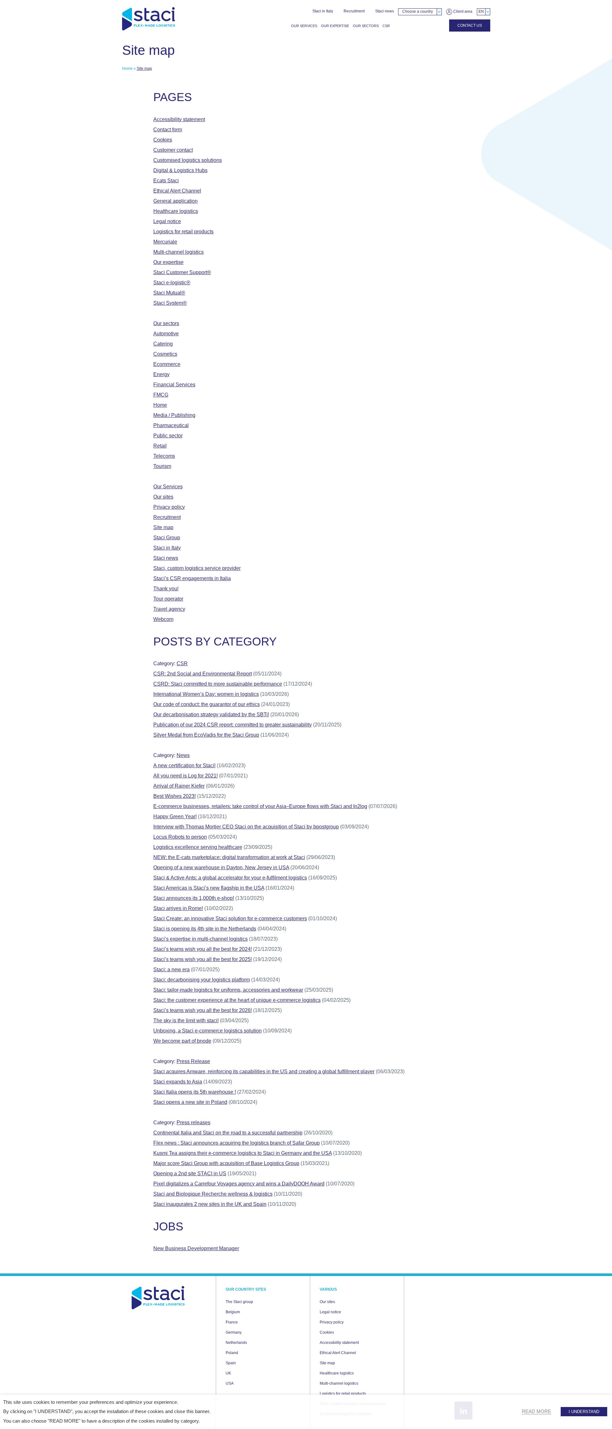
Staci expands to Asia (177, 1081)
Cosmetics (165, 354)
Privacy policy (169, 507)
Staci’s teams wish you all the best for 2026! (202, 1010)
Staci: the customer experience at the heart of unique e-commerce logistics (237, 1000)
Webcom (163, 619)
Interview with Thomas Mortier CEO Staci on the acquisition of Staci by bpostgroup (246, 826)
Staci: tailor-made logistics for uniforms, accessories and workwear (228, 990)
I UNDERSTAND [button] (584, 1411)
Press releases (193, 1122)
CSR (386, 26)
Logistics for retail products (183, 231)
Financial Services (174, 384)
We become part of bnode (182, 1041)
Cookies (162, 139)
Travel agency (169, 609)
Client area (462, 11)
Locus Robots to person (180, 837)
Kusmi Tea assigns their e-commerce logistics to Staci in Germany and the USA (242, 1153)
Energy (161, 374)
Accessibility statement (179, 119)
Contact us (469, 25)
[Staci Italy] (148, 19)
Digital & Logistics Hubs (180, 170)
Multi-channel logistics (178, 252)
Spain (231, 1363)
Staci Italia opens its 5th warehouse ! (194, 1092)
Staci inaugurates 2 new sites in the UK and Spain (209, 1204)
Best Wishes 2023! (174, 796)
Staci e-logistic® (171, 282)
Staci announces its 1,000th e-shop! (193, 898)
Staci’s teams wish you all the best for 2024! (202, 949)
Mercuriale (165, 241)
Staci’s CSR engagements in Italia (192, 578)
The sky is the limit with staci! (186, 1020)
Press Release (193, 1061)
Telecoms (164, 456)
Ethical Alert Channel (177, 190)
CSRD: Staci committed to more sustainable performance (217, 684)
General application (175, 201)
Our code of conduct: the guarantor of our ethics (206, 704)
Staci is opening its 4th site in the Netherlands (204, 928)
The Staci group (239, 1302)
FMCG (160, 394)
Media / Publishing (174, 415)
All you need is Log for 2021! (185, 775)
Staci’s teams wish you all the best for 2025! (202, 959)
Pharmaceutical (171, 425)
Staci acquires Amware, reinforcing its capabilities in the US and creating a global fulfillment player (264, 1071)
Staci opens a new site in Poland (190, 1102)
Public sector (168, 435)
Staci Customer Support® (182, 272)
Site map (163, 527)
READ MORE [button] (536, 1411)
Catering (163, 343)
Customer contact (173, 150)
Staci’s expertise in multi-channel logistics (200, 939)
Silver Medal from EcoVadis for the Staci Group (206, 735)
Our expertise (335, 26)
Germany (234, 1332)
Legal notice (167, 221)
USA (230, 1383)
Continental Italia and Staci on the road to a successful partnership (227, 1132)
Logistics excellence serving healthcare (197, 847)
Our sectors (366, 26)
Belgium (233, 1312)
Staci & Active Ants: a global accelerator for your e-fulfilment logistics (230, 877)
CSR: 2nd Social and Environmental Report (202, 673)
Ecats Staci (166, 180)
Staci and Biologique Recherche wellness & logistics (213, 1194)
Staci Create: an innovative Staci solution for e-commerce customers (230, 918)
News (183, 755)
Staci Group (166, 537)
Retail (160, 445)
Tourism (162, 466)
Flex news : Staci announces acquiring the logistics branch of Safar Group (236, 1143)
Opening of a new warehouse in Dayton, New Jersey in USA (221, 867)
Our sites (163, 496)
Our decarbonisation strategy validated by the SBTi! (211, 714)
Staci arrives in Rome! (178, 908)
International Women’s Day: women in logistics (206, 694)
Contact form (167, 129)
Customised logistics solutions (187, 160)
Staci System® (170, 303)
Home (127, 68)
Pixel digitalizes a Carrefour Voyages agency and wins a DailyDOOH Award (238, 1183)
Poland (232, 1353)
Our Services (304, 26)
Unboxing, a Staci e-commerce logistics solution (207, 1030)
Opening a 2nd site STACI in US (189, 1173)
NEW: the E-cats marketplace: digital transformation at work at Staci (229, 857)
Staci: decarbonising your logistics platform (201, 979)
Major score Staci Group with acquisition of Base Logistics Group (226, 1163)
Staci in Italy (322, 11)
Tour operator (168, 598)
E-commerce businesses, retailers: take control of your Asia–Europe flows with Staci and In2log (260, 806)
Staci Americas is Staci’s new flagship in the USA (208, 888)
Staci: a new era (171, 969)
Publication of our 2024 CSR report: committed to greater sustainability (232, 724)
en (481, 11)
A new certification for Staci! (184, 765)
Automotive (166, 333)
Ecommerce (166, 364)
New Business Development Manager (196, 1248)
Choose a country (417, 11)
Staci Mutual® (169, 292)
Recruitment (354, 11)
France (232, 1322)
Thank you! (165, 588)
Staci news (384, 11)
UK (228, 1373)
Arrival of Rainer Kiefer (179, 786)
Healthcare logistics (175, 211)
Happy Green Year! (175, 816)
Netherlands (236, 1342)
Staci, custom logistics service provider (197, 568)
